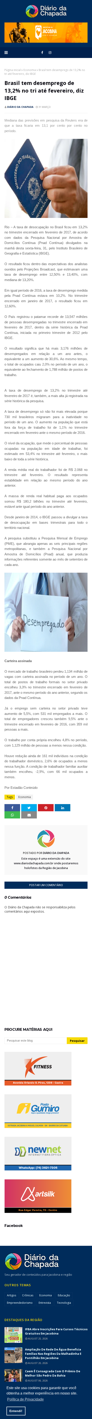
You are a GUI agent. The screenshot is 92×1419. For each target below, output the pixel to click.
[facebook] (42, 52)
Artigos (11, 1295)
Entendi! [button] (15, 1411)
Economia (29, 70)
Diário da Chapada (20, 107)
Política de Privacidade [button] (25, 1399)
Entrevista (45, 1303)
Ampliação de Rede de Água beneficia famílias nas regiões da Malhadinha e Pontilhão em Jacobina (53, 1353)
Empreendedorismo (20, 1303)
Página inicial (12, 70)
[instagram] (50, 52)
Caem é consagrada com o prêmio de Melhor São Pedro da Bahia (52, 1373)
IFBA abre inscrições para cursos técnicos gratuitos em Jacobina (56, 1331)
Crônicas (27, 1295)
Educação (64, 1295)
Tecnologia (64, 1303)
